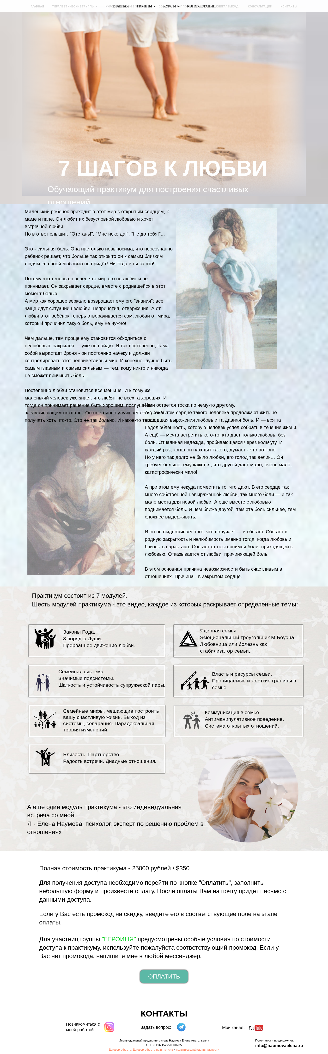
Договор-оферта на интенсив (153, 1049)
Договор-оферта (120, 1049)
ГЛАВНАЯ (121, 6)
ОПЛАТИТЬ (164, 976)
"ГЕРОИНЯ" (119, 939)
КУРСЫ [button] (169, 6)
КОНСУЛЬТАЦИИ (201, 6)
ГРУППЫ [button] (144, 6)
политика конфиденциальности (197, 1049)
